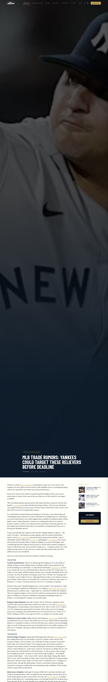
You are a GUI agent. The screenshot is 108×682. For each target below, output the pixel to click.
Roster (47, 3)
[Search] (84, 3)
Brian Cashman (23, 537)
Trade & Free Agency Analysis (31, 452)
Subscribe (95, 3)
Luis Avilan (53, 618)
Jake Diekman (60, 604)
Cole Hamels (53, 540)
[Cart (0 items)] (87, 3)
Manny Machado (26, 485)
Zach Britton (56, 567)
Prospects (64, 3)
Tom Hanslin (25, 471)
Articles (26, 3)
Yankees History (37, 3)
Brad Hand (17, 505)
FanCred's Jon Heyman (57, 588)
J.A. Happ (34, 540)
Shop (80, 3)
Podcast (73, 3)
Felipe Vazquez (58, 637)
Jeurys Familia (52, 677)
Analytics (55, 3)
